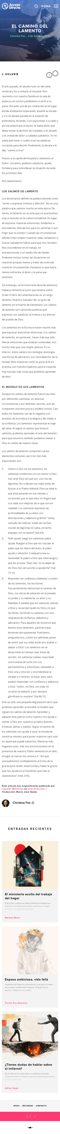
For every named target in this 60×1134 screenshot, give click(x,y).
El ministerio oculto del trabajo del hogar (30, 881)
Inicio (17, 1105)
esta (30, 789)
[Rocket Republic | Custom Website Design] (30, 1127)
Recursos (27, 1105)
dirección (39, 789)
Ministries (18, 789)
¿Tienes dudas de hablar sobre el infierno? (30, 1052)
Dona (46, 6)
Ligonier (7, 789)
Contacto (41, 1105)
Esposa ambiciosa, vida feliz (30, 967)
